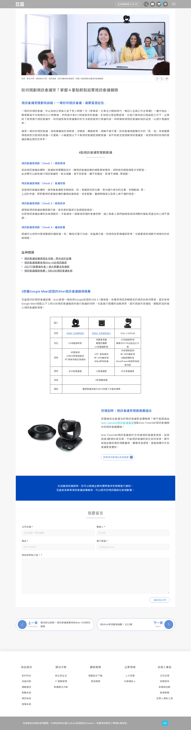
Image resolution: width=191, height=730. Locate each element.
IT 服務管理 (61, 681)
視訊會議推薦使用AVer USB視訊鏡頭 (45, 262)
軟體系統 (26, 692)
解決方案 (30, 79)
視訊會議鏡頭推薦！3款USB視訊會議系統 (48, 270)
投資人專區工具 (164, 698)
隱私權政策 (121, 723)
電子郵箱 (102, 541)
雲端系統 (26, 704)
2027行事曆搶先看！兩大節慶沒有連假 (46, 266)
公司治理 (164, 675)
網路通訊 (26, 687)
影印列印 (26, 675)
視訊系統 (26, 698)
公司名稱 (27, 527)
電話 (25, 541)
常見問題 (95, 681)
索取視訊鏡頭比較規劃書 (116, 457)
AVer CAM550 (75, 333)
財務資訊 (164, 681)
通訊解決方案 (41, 79)
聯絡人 (101, 527)
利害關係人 (130, 681)
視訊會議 (52, 79)
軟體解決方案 (61, 687)
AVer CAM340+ (101, 333)
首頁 (23, 79)
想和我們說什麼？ (32, 555)
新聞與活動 (164, 687)
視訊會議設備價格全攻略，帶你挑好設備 (47, 258)
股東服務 (164, 692)
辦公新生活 (61, 675)
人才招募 (130, 675)
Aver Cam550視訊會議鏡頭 (117, 422)
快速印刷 (26, 681)
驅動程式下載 (95, 675)
